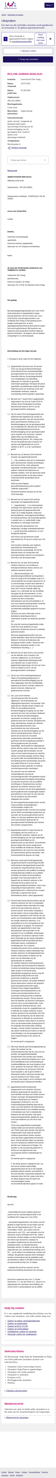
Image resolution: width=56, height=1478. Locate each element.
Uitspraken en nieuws (15, 15)
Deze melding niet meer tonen (41, 39)
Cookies (24, 1472)
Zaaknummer (13, 97)
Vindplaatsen (13, 141)
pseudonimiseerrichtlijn (22, 41)
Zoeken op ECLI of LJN (17, 1326)
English (4, 1472)
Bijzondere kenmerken (12, 112)
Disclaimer (19, 1475)
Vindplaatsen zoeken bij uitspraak (22, 1331)
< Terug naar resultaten (28, 59)
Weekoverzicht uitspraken (17, 1417)
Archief (12, 1475)
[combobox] (28, 160)
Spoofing (45, 1472)
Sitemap (11, 1472)
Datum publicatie (12, 91)
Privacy (17, 1472)
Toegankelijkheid (34, 1472)
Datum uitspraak (11, 84)
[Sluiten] (50, 39)
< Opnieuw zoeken (28, 51)
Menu (48, 5)
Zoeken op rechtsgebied (17, 1329)
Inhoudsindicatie (15, 118)
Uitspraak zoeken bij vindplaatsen (22, 1334)
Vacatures (4, 1475)
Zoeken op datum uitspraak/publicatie (23, 1321)
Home (3, 15)
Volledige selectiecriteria (16, 1391)
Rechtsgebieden (14, 104)
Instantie (11, 79)
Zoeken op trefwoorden (17, 1323)
